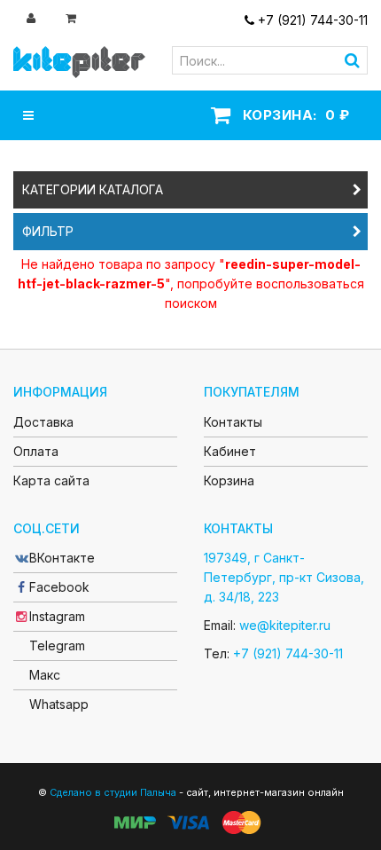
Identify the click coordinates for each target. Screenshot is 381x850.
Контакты (233, 421)
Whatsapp (59, 704)
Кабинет (230, 451)
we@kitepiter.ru (284, 625)
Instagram (57, 616)
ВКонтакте (62, 557)
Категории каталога (92, 189)
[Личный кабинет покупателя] (32, 17)
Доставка (43, 421)
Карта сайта (51, 480)
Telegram (57, 645)
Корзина (229, 480)
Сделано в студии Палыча (113, 792)
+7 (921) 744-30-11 (311, 20)
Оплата (35, 451)
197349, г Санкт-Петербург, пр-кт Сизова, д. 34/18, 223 (284, 577)
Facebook (59, 586)
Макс (44, 674)
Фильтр (48, 231)
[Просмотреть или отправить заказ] (72, 17)
